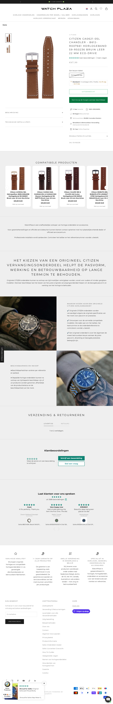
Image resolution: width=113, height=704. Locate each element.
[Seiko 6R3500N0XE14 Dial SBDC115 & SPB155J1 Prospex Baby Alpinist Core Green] (29, 520)
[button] (74, 58)
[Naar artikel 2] (8, 48)
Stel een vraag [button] (71, 464)
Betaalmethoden (48, 623)
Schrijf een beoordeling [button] (71, 458)
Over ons (45, 627)
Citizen (72, 35)
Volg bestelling (48, 619)
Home (5, 25)
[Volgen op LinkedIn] (35, 681)
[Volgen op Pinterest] (18, 681)
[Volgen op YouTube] (24, 681)
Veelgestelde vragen (50, 656)
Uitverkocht (88, 91)
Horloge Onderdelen (24, 15)
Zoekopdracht (47, 606)
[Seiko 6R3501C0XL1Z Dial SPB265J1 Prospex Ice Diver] (57, 520)
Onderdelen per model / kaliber (53, 15)
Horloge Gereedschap (44, 18)
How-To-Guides (48, 652)
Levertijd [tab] (48, 423)
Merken (62, 18)
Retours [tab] (65, 423)
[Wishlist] (101, 8)
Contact (45, 630)
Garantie (45, 669)
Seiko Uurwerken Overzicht (52, 649)
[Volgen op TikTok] (29, 681)
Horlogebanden (80, 15)
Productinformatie (49, 641)
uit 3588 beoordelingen (55, 499)
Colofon (45, 673)
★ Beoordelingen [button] (2, 354)
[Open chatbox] (108, 699)
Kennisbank (74, 18)
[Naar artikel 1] (8, 38)
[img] (56, 497)
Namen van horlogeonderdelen (54, 659)
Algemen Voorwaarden (51, 634)
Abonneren (14, 621)
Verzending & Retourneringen (53, 609)
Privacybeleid (47, 637)
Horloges (95, 15)
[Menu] (11, 681)
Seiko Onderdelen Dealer (52, 645)
